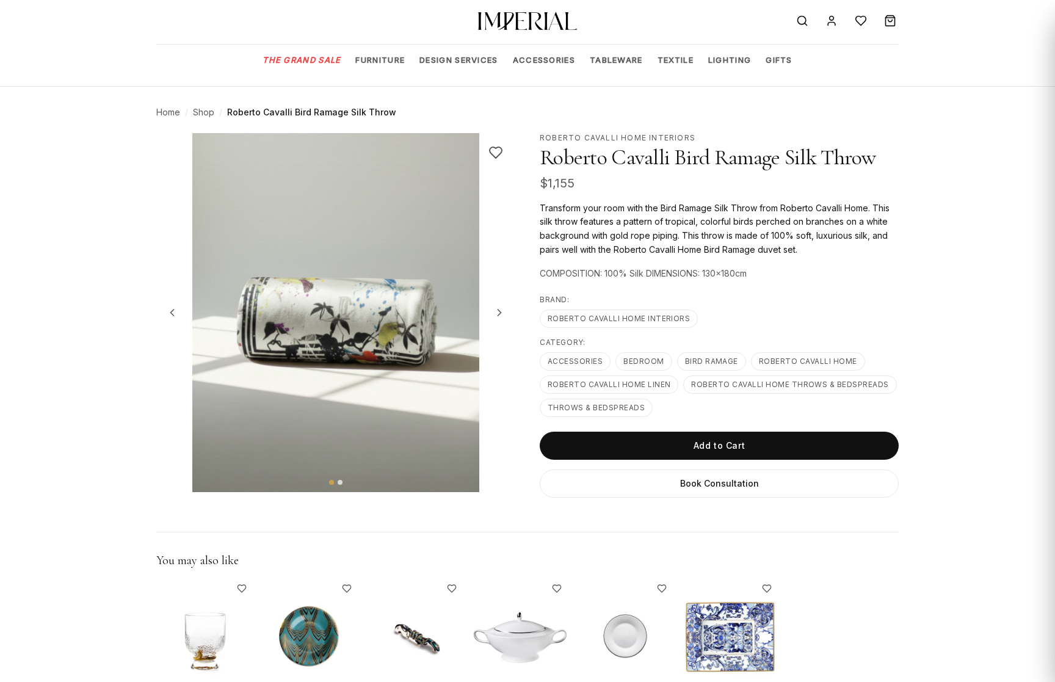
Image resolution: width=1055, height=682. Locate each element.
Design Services (458, 60)
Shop (203, 112)
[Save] (496, 152)
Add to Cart (719, 445)
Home (168, 112)
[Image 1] (331, 482)
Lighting (729, 60)
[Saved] (860, 20)
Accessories (544, 60)
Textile (676, 60)
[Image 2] (340, 482)
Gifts (779, 60)
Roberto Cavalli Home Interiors (619, 318)
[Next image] (499, 313)
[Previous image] (172, 313)
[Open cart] (890, 20)
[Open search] (802, 20)
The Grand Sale (302, 60)
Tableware (616, 60)
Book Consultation (719, 483)
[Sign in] (831, 20)
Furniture (380, 60)
